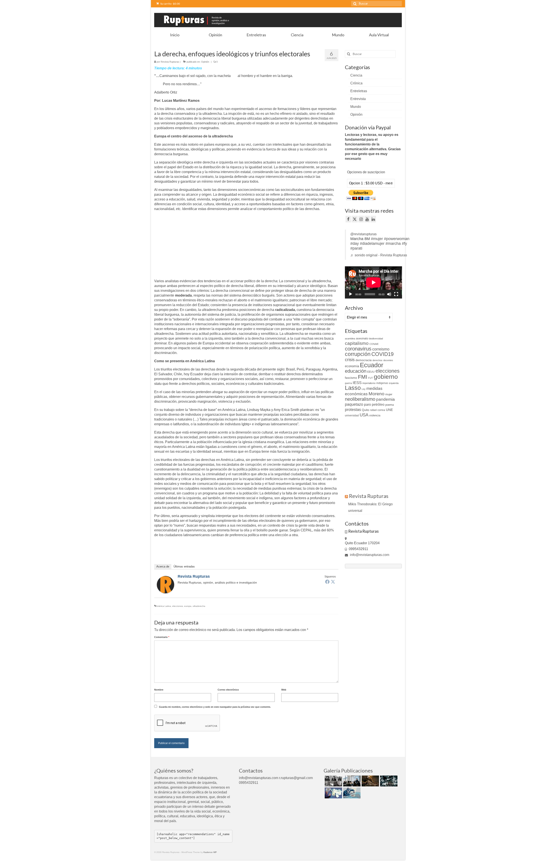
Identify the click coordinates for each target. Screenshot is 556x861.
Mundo (355, 106)
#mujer (377, 239)
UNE (389, 410)
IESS (357, 382)
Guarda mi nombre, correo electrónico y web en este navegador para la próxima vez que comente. (215, 707)
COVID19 (382, 354)
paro (367, 404)
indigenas (382, 383)
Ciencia (356, 75)
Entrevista (358, 99)
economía (352, 366)
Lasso (353, 388)
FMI (362, 377)
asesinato (362, 338)
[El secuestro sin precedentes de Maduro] (333, 793)
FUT (370, 378)
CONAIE (374, 344)
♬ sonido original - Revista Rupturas (378, 255)
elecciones (177, 606)
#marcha (393, 243)
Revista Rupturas (170, 61)
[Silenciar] (389, 294)
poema (389, 404)
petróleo (378, 404)
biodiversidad (376, 338)
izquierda (394, 383)
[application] (373, 282)
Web (283, 689)
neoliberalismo (360, 399)
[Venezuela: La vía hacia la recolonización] (351, 793)
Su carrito (170, 3)
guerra (348, 383)
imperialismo (369, 383)
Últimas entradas (184, 566)
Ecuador (371, 365)
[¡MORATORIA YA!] (370, 781)
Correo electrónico (228, 689)
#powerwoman (396, 239)
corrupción (358, 354)
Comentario (161, 637)
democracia (364, 360)
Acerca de (162, 566)
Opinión (205, 61)
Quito (365, 410)
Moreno (376, 393)
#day (354, 243)
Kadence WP (210, 852)
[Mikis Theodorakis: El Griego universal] (333, 781)
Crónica (356, 83)
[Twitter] (333, 581)
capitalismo (357, 343)
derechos (377, 360)
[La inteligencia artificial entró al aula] (351, 781)
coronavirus (358, 349)
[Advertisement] (190, 245)
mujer (388, 394)
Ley (364, 389)
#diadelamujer (372, 243)
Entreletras (358, 91)
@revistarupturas (363, 234)
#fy (404, 243)
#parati (356, 248)
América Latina (163, 606)
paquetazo (354, 404)
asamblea (350, 338)
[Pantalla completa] (396, 294)
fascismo (351, 377)
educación (355, 371)
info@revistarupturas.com (369, 555)
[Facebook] (327, 581)
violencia (374, 415)
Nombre (158, 689)
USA (364, 414)
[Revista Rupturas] (165, 584)
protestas (353, 409)
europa (187, 606)
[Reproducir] (350, 294)
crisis (350, 359)
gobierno (386, 376)
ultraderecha (199, 606)
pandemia (385, 399)
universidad (352, 415)
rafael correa (377, 410)
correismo (380, 349)
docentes (388, 360)
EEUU (371, 371)
